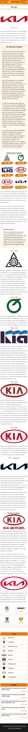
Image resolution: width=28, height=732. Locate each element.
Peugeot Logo (11, 668)
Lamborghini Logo (12, 677)
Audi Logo (10, 655)
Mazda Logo (10, 672)
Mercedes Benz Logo (12, 646)
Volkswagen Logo (12, 664)
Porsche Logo (11, 642)
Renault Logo (11, 637)
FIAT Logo (10, 659)
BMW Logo (10, 651)
